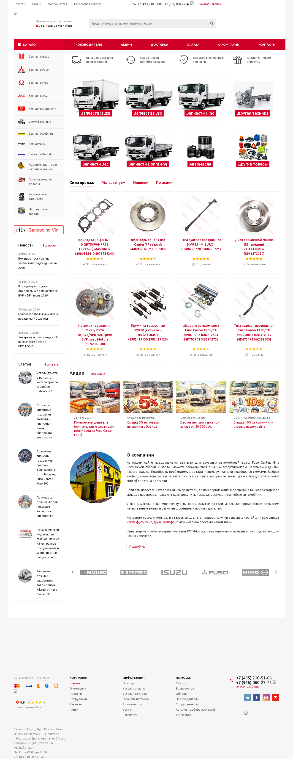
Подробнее (137, 546)
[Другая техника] (253, 96)
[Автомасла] (201, 147)
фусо (140, 522)
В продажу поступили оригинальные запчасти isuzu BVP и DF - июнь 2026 (38, 291)
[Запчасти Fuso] (148, 96)
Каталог (30, 44)
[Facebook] (256, 697)
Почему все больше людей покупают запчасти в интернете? (47, 506)
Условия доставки (135, 693)
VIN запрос (183, 714)
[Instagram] (266, 697)
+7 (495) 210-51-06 (150, 4)
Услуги (127, 709)
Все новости (51, 245)
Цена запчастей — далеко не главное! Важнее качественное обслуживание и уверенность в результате (48, 543)
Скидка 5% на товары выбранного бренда (143, 424)
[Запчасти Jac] (96, 147)
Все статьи (52, 364)
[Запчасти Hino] (201, 96)
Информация (134, 677)
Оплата (193, 44)
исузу (131, 522)
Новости (76, 693)
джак (158, 522)
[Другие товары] (253, 147)
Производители (87, 44)
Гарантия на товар (136, 699)
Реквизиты (130, 714)
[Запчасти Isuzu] (96, 96)
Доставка (159, 44)
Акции (126, 44)
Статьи (181, 683)
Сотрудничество (188, 704)
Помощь (183, 677)
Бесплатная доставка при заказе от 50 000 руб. (199, 424)
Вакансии (76, 704)
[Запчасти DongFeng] (148, 147)
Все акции (98, 373)
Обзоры (181, 693)
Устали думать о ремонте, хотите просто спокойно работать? (47, 382)
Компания (78, 677)
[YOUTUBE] (275, 697)
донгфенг (170, 522)
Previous (73, 572)
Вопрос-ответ (186, 688)
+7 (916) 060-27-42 (177, 4)
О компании (228, 44)
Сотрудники (78, 699)
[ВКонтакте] (247, 697)
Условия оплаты (134, 688)
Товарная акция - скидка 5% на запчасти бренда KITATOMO (38, 341)
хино (148, 522)
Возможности (132, 704)
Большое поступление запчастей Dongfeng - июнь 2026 (37, 263)
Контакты (267, 44)
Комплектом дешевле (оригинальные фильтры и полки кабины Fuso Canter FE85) (94, 429)
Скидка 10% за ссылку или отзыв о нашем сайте (253, 424)
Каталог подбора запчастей (196, 709)
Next (276, 572)
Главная (75, 683)
